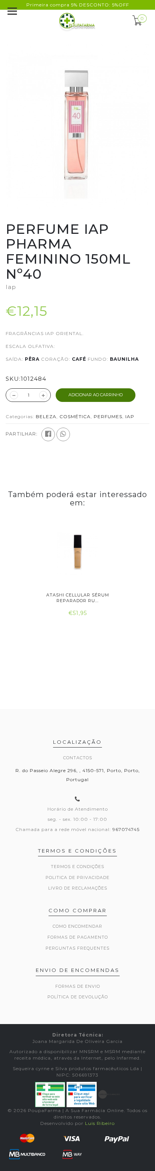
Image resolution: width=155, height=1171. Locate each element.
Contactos (77, 757)
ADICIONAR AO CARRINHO (95, 394)
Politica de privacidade (77, 877)
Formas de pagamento (77, 937)
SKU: (13, 378)
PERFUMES (108, 416)
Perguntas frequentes (77, 948)
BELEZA (46, 416)
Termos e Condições (77, 866)
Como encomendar (77, 926)
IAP (129, 416)
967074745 (126, 829)
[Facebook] (48, 434)
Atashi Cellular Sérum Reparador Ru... (77, 597)
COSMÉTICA (75, 416)
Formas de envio (77, 986)
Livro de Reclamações (77, 888)
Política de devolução (77, 997)
